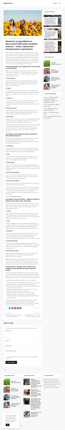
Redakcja (55, 3)
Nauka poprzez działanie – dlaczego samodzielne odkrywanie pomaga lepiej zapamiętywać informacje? (51, 34)
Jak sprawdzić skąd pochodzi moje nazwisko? (55, 86)
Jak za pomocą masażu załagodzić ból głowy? (55, 79)
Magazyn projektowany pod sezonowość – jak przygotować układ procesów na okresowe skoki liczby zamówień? (50, 21)
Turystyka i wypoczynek (29, 38)
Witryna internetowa (11, 350)
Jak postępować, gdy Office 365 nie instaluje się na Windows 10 (36, 414)
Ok (7, 424)
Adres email (9, 345)
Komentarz (9, 330)
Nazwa (8, 340)
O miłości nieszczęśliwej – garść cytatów (55, 71)
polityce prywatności (10, 421)
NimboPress (8, 3)
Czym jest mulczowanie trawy (56, 63)
